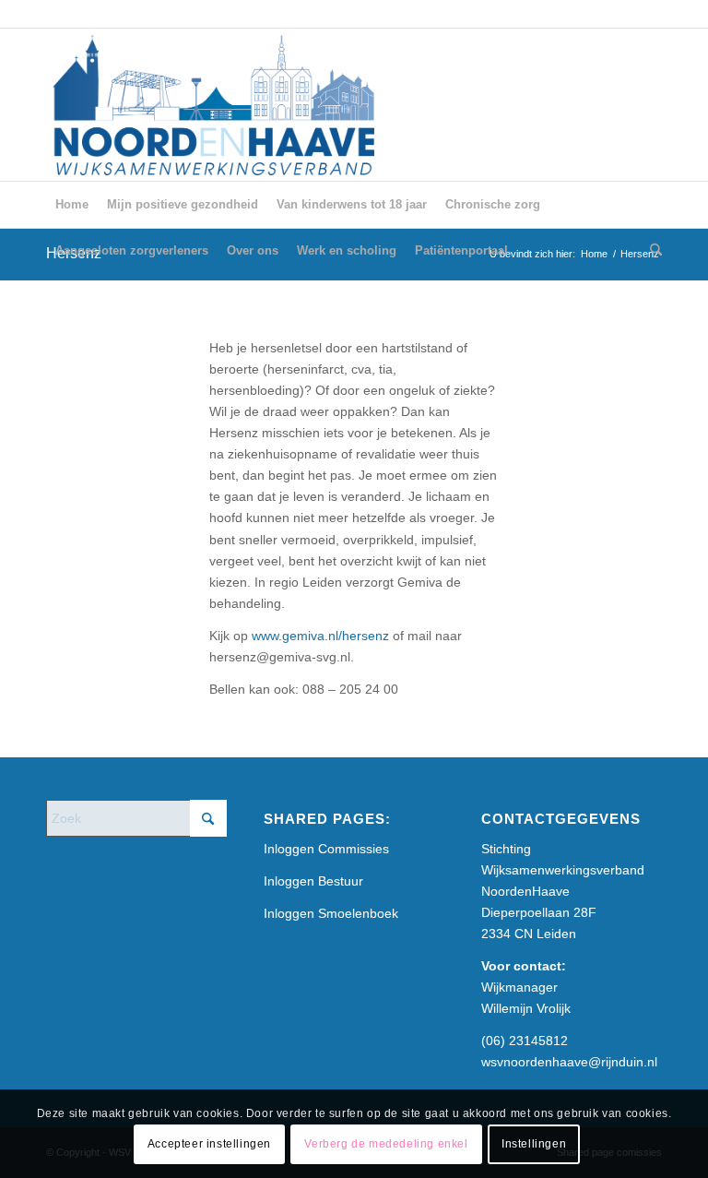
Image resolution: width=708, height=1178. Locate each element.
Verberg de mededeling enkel (385, 1143)
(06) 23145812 (524, 1040)
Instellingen (534, 1143)
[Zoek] (651, 251)
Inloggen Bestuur (313, 881)
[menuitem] (72, 205)
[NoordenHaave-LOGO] (215, 105)
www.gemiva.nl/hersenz (320, 635)
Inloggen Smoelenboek (331, 913)
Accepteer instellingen (209, 1143)
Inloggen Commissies (326, 848)
